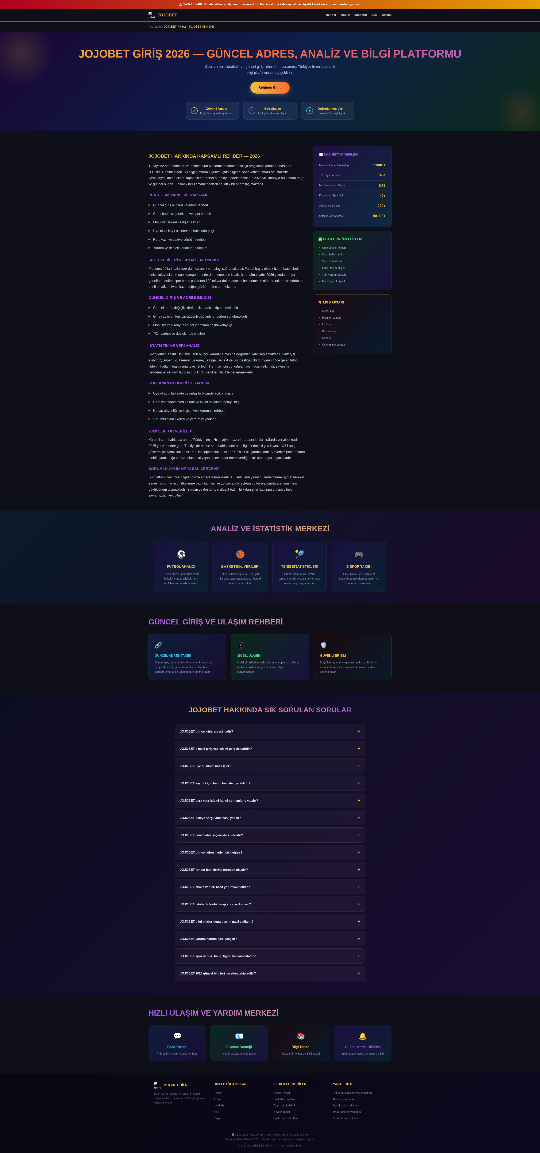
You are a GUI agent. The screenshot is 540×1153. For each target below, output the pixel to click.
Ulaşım (387, 14)
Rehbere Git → (270, 87)
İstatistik (360, 14)
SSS (374, 14)
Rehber (331, 14)
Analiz (345, 14)
